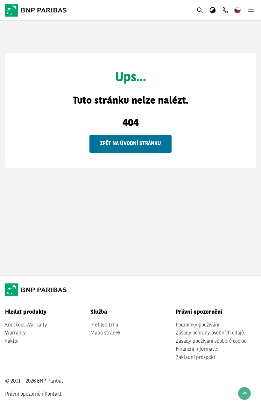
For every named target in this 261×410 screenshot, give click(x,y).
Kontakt (53, 394)
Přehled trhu (104, 325)
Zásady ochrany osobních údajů (210, 333)
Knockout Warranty (26, 325)
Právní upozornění (25, 394)
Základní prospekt (195, 357)
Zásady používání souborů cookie (211, 341)
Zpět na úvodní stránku (130, 143)
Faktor (12, 341)
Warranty (15, 333)
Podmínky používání (197, 325)
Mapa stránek (105, 333)
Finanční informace (196, 349)
